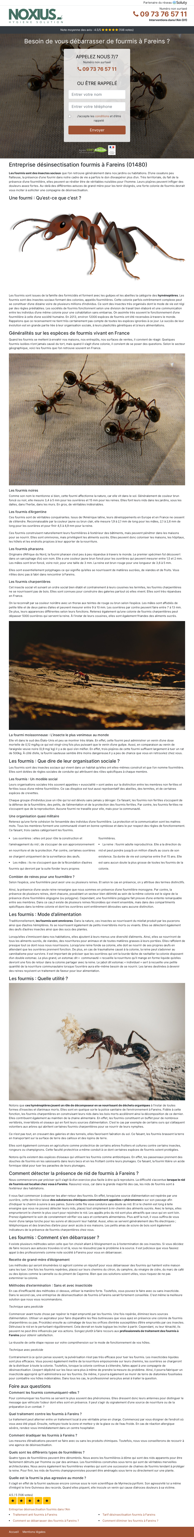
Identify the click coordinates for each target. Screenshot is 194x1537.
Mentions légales (34, 1532)
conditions (102, 116)
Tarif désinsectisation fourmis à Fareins (128, 1514)
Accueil (14, 1532)
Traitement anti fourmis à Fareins (35, 1514)
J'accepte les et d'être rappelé (99, 118)
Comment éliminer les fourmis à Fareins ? (130, 1520)
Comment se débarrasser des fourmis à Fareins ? (46, 1520)
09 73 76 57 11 (162, 14)
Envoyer (97, 130)
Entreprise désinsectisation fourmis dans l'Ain (39, 1509)
